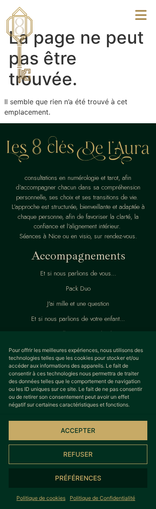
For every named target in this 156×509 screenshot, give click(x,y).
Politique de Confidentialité (102, 498)
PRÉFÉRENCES (78, 478)
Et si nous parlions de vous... (78, 273)
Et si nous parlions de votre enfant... (78, 318)
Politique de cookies (40, 498)
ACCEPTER (78, 430)
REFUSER (78, 454)
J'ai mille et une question (78, 303)
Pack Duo (78, 288)
